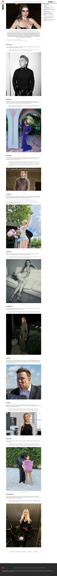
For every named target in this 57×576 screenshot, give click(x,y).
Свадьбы (22, 1)
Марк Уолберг (14, 40)
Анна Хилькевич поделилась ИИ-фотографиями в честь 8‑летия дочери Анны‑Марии (48, 18)
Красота (27, 1)
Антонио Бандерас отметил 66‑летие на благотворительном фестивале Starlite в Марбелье (49, 20)
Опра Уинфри (21, 40)
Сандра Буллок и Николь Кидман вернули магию (48, 6)
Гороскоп (40, 1)
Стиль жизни (31, 1)
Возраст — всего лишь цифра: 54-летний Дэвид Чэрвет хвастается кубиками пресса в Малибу (49, 10)
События (37, 1)
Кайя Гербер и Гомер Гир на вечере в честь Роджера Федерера (48, 7)
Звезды (14, 1)
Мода (19, 1)
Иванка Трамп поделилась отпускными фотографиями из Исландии (48, 11)
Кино (34, 1)
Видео (45, 567)
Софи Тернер (25, 40)
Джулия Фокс (18, 40)
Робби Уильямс (10, 40)
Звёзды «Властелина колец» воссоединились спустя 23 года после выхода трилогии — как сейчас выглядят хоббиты (48, 14)
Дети (25, 1)
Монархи (17, 1)
